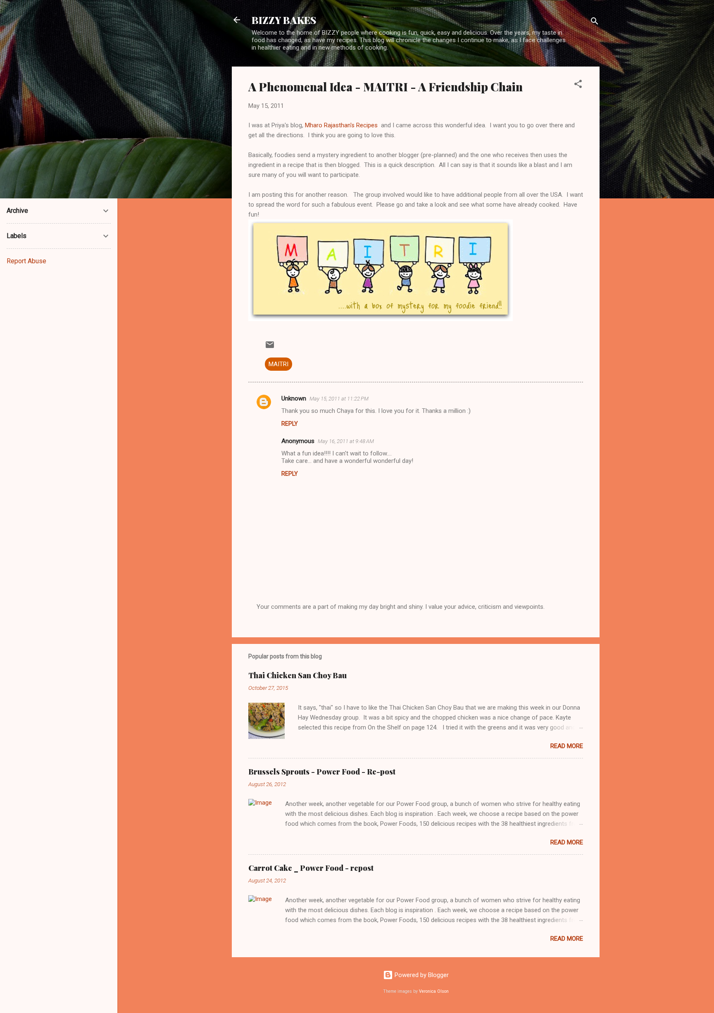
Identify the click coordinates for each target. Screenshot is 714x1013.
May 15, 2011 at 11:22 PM (339, 399)
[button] (578, 85)
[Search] (595, 22)
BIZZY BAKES (284, 19)
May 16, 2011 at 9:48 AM (346, 441)
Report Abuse (26, 261)
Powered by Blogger (421, 975)
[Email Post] (270, 347)
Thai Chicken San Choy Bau (297, 675)
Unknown (293, 398)
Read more (566, 746)
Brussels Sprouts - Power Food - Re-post (321, 772)
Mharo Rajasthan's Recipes (343, 125)
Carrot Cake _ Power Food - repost (311, 868)
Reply (289, 423)
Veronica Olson (434, 991)
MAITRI (278, 364)
